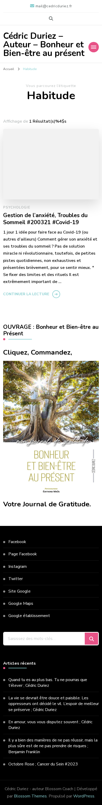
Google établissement (29, 616)
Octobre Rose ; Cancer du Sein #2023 (43, 764)
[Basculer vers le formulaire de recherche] (51, 18)
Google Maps (20, 603)
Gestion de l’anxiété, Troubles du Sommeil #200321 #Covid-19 (45, 219)
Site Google (19, 591)
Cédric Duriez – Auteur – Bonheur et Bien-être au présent (43, 44)
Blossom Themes (30, 796)
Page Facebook (22, 554)
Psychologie (16, 207)
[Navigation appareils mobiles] (93, 47)
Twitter (15, 579)
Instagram (17, 566)
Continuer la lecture (26, 294)
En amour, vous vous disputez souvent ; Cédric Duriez (50, 725)
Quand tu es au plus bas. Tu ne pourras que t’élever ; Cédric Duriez (47, 682)
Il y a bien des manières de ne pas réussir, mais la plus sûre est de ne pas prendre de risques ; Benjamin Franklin (53, 746)
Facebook (17, 542)
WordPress (83, 796)
